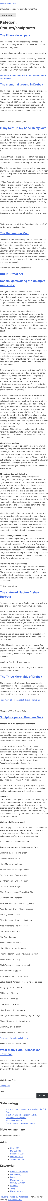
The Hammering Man (14, 233)
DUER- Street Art (11, 274)
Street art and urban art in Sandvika (21, 1115)
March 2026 (15, 1151)
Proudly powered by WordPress (14, 1197)
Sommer (14, 1185)
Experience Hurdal (14, 1120)
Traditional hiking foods (16, 1117)
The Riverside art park (15, 35)
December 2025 (17, 1154)
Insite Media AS (15, 1199)
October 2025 (16, 1156)
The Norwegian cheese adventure (20, 1123)
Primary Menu (8, 15)
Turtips (13, 1188)
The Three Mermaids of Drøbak (21, 676)
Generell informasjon (19, 1171)
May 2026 (14, 1148)
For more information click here (14, 1038)
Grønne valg (15, 1174)
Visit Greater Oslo (8, 3)
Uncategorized (16, 1191)
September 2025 (17, 1159)
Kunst (12, 1177)
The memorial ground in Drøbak (21, 84)
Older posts (5, 1086)
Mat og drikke (16, 1180)
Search (3, 1091)
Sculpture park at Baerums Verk (21, 717)
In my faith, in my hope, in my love (23, 128)
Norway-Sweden (17, 1183)
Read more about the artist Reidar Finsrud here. (21, 700)
